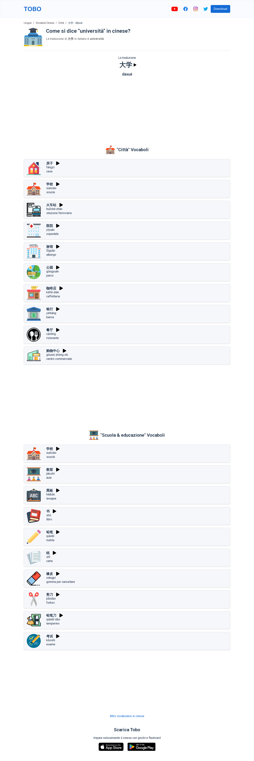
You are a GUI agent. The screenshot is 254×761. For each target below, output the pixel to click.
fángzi (50, 167)
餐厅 (49, 330)
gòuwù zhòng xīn (57, 355)
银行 (49, 309)
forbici (50, 602)
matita (50, 540)
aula (49, 477)
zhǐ (48, 557)
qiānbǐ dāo (53, 619)
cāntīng (51, 334)
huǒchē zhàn (54, 209)
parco (50, 275)
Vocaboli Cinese (45, 22)
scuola (50, 192)
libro (49, 519)
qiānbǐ (50, 536)
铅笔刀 (51, 615)
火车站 (51, 205)
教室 (49, 469)
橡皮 (49, 574)
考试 (49, 636)
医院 (49, 226)
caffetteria (53, 296)
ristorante (52, 338)
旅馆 (49, 246)
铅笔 (49, 532)
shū (48, 515)
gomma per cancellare (60, 582)
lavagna (51, 498)
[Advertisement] (127, 108)
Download (220, 8)
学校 (49, 184)
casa (49, 171)
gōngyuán (52, 271)
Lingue (28, 22)
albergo (51, 254)
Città (61, 22)
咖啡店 (51, 288)
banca (50, 317)
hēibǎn (50, 494)
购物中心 (53, 351)
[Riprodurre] (135, 65)
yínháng (51, 313)
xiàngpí (51, 577)
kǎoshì (50, 640)
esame (50, 644)
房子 (49, 163)
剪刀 (49, 594)
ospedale (52, 234)
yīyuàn (50, 230)
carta (49, 561)
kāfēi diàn (52, 292)
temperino (53, 623)
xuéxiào (51, 188)
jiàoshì (50, 473)
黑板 (49, 490)
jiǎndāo (51, 598)
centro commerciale (59, 359)
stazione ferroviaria (59, 213)
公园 (49, 267)
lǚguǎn (50, 250)
